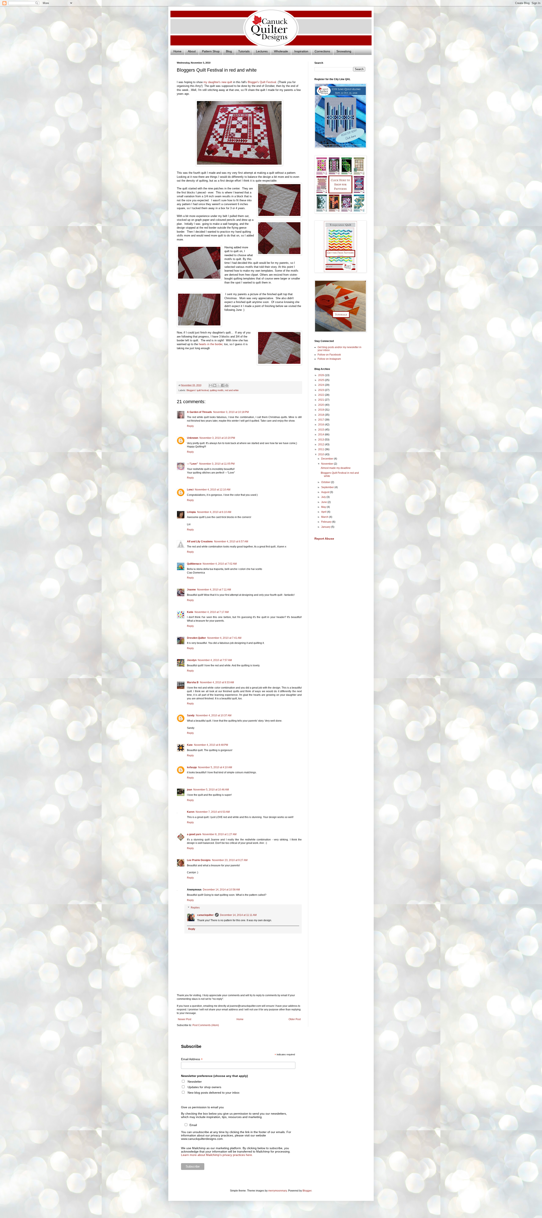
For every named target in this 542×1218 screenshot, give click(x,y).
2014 (321, 434)
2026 (321, 375)
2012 (321, 444)
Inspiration (301, 51)
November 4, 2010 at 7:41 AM (224, 637)
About (192, 51)
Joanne (191, 589)
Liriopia (191, 512)
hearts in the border (210, 344)
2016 (321, 424)
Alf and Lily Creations (200, 541)
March (325, 516)
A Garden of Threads (199, 412)
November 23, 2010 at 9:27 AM (229, 860)
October (326, 482)
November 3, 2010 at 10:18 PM (231, 412)
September (328, 487)
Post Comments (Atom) (205, 1025)
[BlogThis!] (215, 385)
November (327, 463)
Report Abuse (324, 538)
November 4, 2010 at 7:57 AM (215, 660)
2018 (321, 414)
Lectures (262, 51)
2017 (321, 419)
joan (189, 789)
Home (177, 51)
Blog (229, 51)
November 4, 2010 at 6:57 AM (231, 541)
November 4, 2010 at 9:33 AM (217, 682)
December (327, 458)
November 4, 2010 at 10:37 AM (213, 715)
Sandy (191, 715)
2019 (321, 409)
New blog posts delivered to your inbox (213, 1092)
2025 (321, 380)
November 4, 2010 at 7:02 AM (220, 563)
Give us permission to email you (202, 1107)
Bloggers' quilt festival (198, 390)
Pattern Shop (211, 51)
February (326, 521)
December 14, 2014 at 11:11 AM (238, 915)
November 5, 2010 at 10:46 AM (211, 789)
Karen (190, 811)
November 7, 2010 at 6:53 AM (213, 811)
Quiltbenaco (194, 563)
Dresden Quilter (196, 637)
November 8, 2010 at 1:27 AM (219, 834)
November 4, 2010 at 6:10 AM (214, 512)
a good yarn (194, 834)
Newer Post (184, 1019)
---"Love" (192, 463)
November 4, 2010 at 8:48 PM (211, 744)
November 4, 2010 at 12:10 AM (212, 489)
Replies (195, 907)
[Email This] (211, 385)
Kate (190, 744)
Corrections (322, 51)
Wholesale (281, 51)
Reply (190, 426)
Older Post (295, 1019)
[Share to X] (219, 385)
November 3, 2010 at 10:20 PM (217, 437)
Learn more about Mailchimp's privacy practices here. (217, 1155)
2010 (321, 454)
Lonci (190, 489)
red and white (232, 390)
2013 (321, 439)
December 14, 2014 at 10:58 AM (221, 889)
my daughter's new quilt (217, 82)
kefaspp (192, 767)
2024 (321, 384)
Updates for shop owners (204, 1087)
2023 (321, 390)
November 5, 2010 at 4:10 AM (215, 767)
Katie (190, 612)
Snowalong (343, 51)
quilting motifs (217, 390)
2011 (321, 449)
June (324, 502)
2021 (321, 399)
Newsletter (195, 1081)
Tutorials (244, 51)
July (323, 497)
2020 (321, 404)
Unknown (192, 437)
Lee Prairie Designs (199, 860)
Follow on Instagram (329, 358)
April (324, 511)
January (326, 526)
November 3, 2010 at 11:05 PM (217, 463)
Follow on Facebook (329, 354)
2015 (321, 429)
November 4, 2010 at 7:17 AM (212, 612)
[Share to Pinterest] (227, 385)
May (324, 507)
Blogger (307, 1190)
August (325, 492)
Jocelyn (191, 660)
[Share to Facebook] (223, 385)
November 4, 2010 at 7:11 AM (214, 589)
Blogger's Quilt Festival (262, 82)
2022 (321, 394)
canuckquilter (205, 915)
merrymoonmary (277, 1190)
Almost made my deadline (336, 468)
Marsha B (193, 682)
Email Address (192, 1059)
